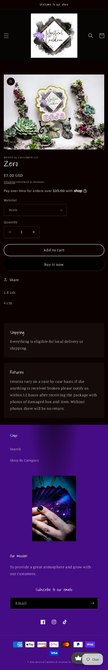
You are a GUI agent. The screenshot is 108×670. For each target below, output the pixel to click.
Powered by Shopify (69, 662)
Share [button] (14, 280)
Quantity (10, 222)
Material (10, 200)
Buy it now (54, 264)
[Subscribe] (92, 603)
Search (15, 449)
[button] (6, 35)
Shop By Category (24, 460)
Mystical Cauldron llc (46, 662)
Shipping (9, 181)
